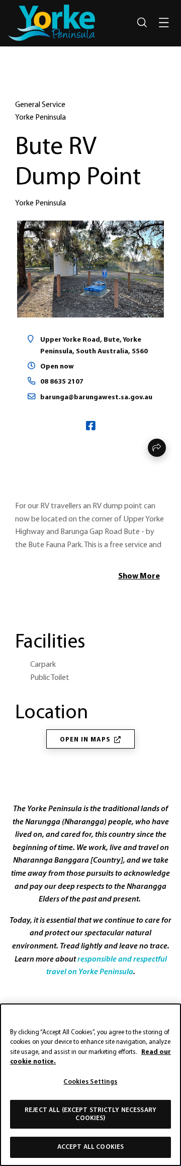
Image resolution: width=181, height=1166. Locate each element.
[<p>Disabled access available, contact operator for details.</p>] (18, 607)
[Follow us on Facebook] (91, 427)
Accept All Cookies (90, 1147)
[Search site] (141, 23)
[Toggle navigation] (164, 23)
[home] (51, 23)
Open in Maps (85, 739)
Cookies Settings (90, 1082)
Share (157, 448)
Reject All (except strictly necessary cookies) (90, 1114)
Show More (139, 576)
